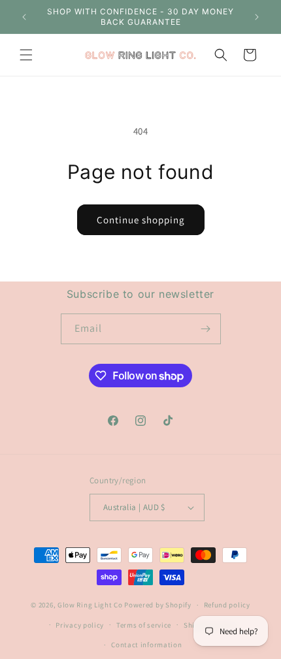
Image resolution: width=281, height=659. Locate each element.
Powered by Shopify (157, 604)
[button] (26, 54)
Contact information (146, 644)
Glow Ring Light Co (90, 604)
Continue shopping (141, 220)
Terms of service (143, 625)
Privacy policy (80, 625)
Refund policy (227, 604)
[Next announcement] (256, 17)
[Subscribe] (205, 328)
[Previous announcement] (24, 17)
